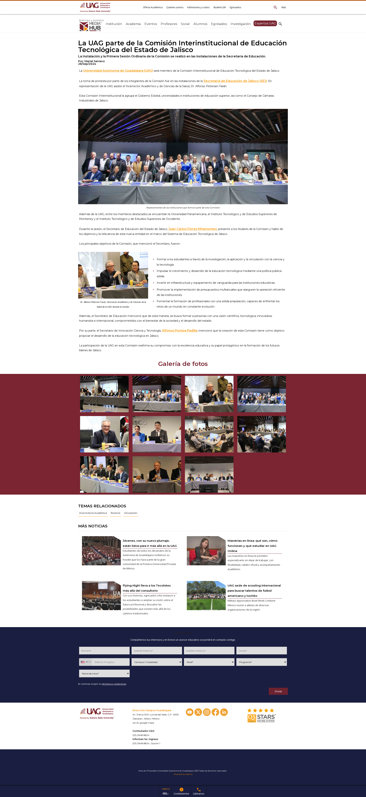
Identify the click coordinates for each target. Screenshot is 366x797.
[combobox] (85, 662)
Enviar (278, 691)
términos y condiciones (114, 683)
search (280, 24)
